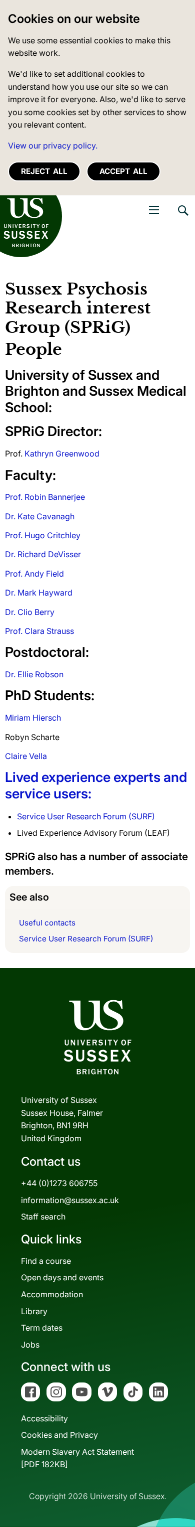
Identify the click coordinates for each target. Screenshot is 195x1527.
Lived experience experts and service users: (96, 785)
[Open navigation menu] (154, 209)
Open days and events (62, 1277)
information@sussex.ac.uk (70, 1200)
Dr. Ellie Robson (34, 674)
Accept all (124, 171)
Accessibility (44, 1418)
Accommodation (52, 1294)
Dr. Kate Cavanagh (39, 516)
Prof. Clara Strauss (39, 631)
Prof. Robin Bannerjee (45, 497)
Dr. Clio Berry (29, 612)
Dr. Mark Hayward (38, 593)
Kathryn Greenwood (61, 453)
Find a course (46, 1261)
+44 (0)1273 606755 (59, 1183)
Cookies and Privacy (59, 1435)
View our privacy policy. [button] (53, 146)
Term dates (41, 1328)
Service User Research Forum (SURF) (86, 816)
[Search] (182, 217)
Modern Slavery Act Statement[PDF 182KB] (77, 1458)
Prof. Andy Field (34, 574)
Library (34, 1311)
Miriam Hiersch (33, 718)
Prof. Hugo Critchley (42, 535)
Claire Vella (26, 756)
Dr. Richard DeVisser (43, 554)
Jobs (30, 1345)
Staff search (43, 1217)
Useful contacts (47, 922)
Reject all (44, 171)
